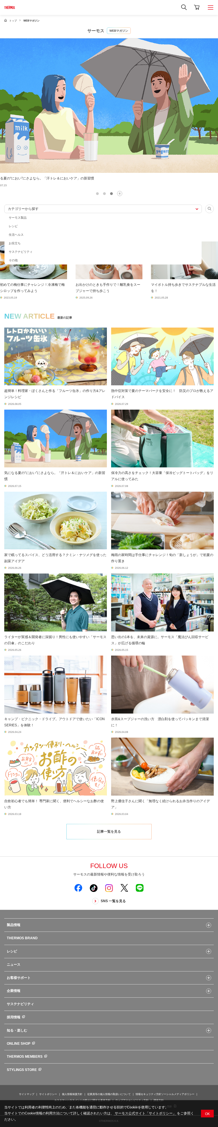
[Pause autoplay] (119, 193)
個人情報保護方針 (72, 1094)
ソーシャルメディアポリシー (177, 1094)
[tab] (97, 193)
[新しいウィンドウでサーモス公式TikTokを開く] (94, 888)
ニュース (13, 964)
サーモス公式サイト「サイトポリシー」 (145, 1113)
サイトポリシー (48, 1094)
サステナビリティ (20, 1004)
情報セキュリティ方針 (148, 1094)
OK (207, 1114)
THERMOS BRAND (22, 938)
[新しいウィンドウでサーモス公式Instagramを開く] (109, 888)
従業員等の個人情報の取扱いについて (109, 1094)
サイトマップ (26, 1094)
